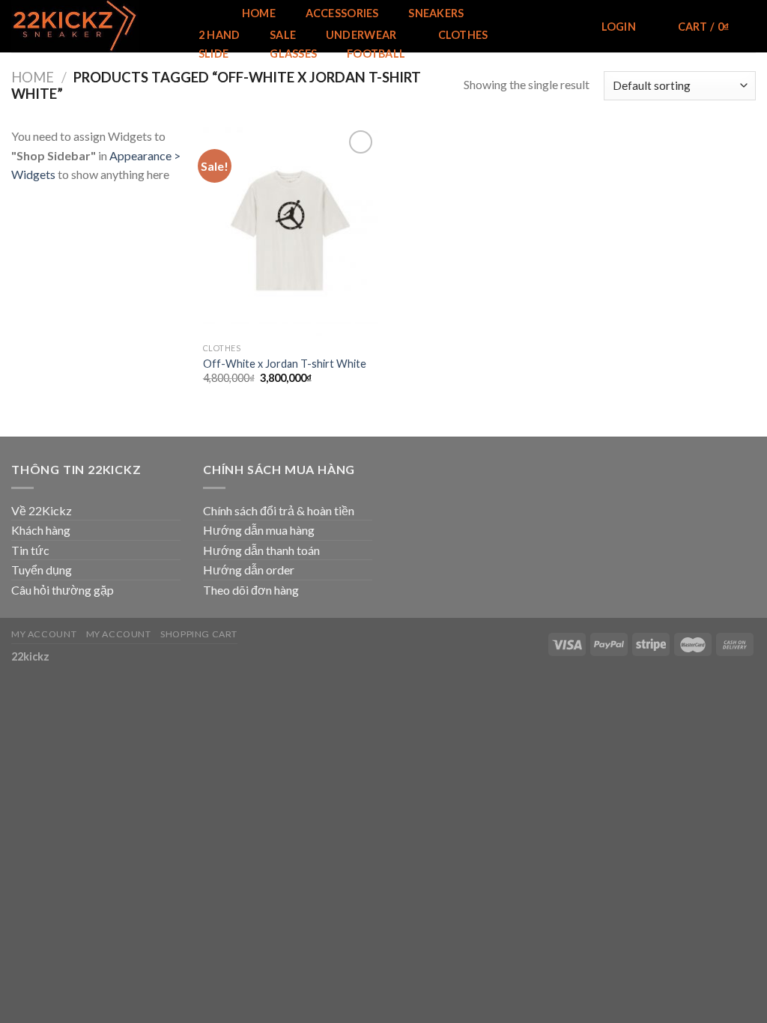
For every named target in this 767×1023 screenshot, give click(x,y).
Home (259, 13)
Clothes (463, 34)
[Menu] (202, 12)
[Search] (565, 27)
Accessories (342, 13)
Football (376, 53)
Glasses (293, 54)
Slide (213, 53)
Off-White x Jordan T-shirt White (284, 363)
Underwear (361, 34)
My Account (43, 634)
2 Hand (219, 35)
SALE (283, 35)
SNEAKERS (436, 13)
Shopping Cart (198, 634)
